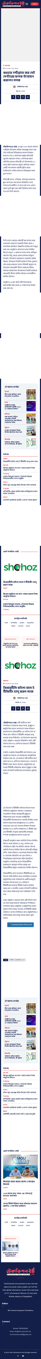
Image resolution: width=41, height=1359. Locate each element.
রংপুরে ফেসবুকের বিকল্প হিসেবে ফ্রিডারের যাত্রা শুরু (13, 431)
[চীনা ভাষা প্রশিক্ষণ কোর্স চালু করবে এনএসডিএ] (31, 394)
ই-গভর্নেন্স (6, 65)
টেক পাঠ (5, 465)
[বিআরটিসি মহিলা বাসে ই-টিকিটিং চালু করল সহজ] (20, 567)
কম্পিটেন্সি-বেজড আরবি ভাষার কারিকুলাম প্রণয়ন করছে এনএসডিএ (20, 492)
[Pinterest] (23, 97)
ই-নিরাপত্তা (6, 474)
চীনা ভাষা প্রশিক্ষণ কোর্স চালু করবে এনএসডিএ (13, 395)
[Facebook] (13, 97)
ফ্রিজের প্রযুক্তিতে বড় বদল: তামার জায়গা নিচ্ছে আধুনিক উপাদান (19, 469)
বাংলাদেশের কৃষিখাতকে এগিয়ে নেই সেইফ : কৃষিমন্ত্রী (30, 644)
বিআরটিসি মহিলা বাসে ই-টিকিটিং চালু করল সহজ (20, 461)
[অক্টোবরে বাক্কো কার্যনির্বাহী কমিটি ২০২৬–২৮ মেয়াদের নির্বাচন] (31, 406)
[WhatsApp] (28, 97)
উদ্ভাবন (7, 427)
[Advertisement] (20, 124)
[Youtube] (23, 1356)
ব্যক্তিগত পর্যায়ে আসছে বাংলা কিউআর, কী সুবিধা (13, 443)
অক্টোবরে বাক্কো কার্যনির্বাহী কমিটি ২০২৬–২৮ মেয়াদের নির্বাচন (13, 407)
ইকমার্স (5, 459)
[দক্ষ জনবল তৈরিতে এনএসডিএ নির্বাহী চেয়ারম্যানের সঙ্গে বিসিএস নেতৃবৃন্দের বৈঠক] (31, 419)
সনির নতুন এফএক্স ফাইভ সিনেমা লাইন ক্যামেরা (19, 485)
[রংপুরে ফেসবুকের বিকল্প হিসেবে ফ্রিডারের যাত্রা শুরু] (31, 430)
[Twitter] (18, 97)
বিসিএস (7, 414)
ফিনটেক (7, 439)
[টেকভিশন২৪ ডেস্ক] (15, 86)
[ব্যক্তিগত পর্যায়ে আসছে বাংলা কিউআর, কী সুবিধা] (31, 442)
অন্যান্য (5, 482)
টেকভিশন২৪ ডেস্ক (22, 87)
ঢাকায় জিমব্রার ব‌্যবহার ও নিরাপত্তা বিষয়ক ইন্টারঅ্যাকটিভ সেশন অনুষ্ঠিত (17, 477)
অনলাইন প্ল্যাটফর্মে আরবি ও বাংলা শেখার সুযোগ (20, 500)
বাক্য (6, 402)
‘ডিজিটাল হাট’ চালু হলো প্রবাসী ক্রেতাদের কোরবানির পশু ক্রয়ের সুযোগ (10, 645)
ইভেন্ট (7, 391)
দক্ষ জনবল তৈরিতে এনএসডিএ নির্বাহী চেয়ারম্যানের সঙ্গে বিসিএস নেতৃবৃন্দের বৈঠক (13, 419)
